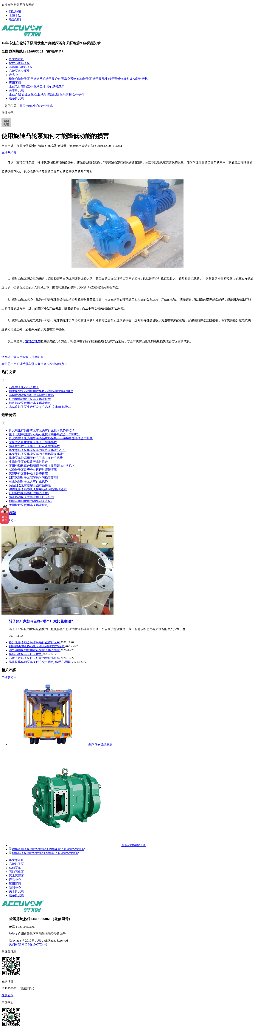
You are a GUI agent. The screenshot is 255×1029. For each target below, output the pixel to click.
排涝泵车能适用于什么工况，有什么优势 (36, 457)
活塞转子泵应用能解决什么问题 (22, 357)
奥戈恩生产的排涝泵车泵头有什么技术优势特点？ (34, 363)
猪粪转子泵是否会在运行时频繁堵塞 (33, 469)
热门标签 (15, 944)
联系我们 (15, 19)
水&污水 (14, 86)
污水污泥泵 (16, 875)
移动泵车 (15, 867)
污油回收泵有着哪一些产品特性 (30, 485)
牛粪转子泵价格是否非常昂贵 (28, 461)
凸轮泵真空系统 (19, 70)
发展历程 (66, 94)
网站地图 (15, 11)
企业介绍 (15, 94)
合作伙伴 (78, 94)
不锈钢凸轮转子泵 (21, 67)
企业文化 (28, 94)
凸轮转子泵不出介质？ (24, 387)
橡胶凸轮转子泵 (19, 63)
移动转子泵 (84, 78)
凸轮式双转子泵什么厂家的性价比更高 (34, 658)
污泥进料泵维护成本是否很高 (28, 473)
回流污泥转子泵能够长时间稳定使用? (33, 477)
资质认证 (53, 94)
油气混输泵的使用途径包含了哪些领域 (34, 650)
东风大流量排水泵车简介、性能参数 (33, 442)
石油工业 (27, 86)
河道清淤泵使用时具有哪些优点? (30, 403)
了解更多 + (8, 520)
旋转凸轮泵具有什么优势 (26, 654)
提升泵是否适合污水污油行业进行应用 (34, 642)
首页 (23, 105)
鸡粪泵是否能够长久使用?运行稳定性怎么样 (38, 489)
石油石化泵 (16, 871)
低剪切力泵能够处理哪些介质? (29, 493)
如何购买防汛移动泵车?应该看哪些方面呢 (37, 646)
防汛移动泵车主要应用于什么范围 (31, 497)
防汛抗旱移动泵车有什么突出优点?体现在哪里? (40, 662)
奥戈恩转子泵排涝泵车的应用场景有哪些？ (37, 454)
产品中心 (15, 74)
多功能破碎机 (139, 78)
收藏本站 (15, 15)
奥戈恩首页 (16, 59)
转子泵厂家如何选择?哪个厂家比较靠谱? (41, 621)
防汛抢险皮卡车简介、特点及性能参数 (34, 446)
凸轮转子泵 (16, 864)
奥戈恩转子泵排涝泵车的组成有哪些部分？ (37, 450)
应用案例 (15, 82)
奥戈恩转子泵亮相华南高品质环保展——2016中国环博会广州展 (51, 438)
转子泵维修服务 (118, 78)
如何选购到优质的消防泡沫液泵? (30, 501)
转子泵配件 (100, 78)
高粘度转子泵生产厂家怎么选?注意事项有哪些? (40, 406)
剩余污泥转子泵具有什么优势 (28, 481)
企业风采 (40, 94)
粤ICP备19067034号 (34, 944)
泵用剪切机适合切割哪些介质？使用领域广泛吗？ (42, 465)
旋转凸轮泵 (8, 152)
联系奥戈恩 (16, 98)
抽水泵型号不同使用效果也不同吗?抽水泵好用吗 (41, 391)
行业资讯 (47, 105)
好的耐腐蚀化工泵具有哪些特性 (30, 399)
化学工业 (40, 86)
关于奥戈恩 (16, 90)
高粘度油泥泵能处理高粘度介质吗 (31, 395)
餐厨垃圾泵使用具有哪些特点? (29, 505)
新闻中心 (33, 105)
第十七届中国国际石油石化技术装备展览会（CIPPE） (44, 434)
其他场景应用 (55, 86)
